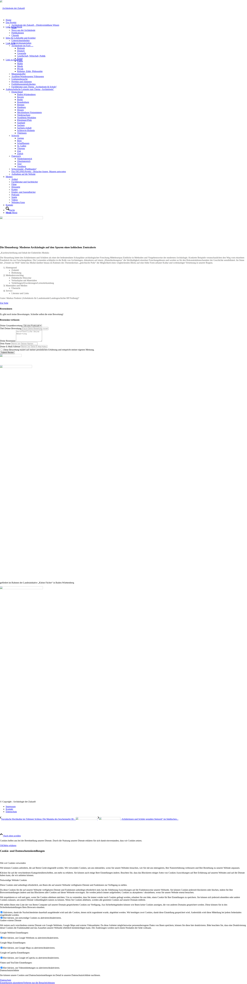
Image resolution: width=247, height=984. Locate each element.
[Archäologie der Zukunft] (12, 8)
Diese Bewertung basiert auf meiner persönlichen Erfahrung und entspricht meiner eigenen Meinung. (48, 349)
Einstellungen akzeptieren (11, 982)
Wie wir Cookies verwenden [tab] (13, 863)
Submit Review (7, 352)
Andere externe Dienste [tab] (10, 920)
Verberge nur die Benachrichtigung (39, 982)
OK (1, 845)
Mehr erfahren (9, 845)
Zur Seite (4, 303)
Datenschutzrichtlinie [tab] (9, 970)
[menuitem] (126, 20)
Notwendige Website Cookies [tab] (13, 880)
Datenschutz (5, 980)
